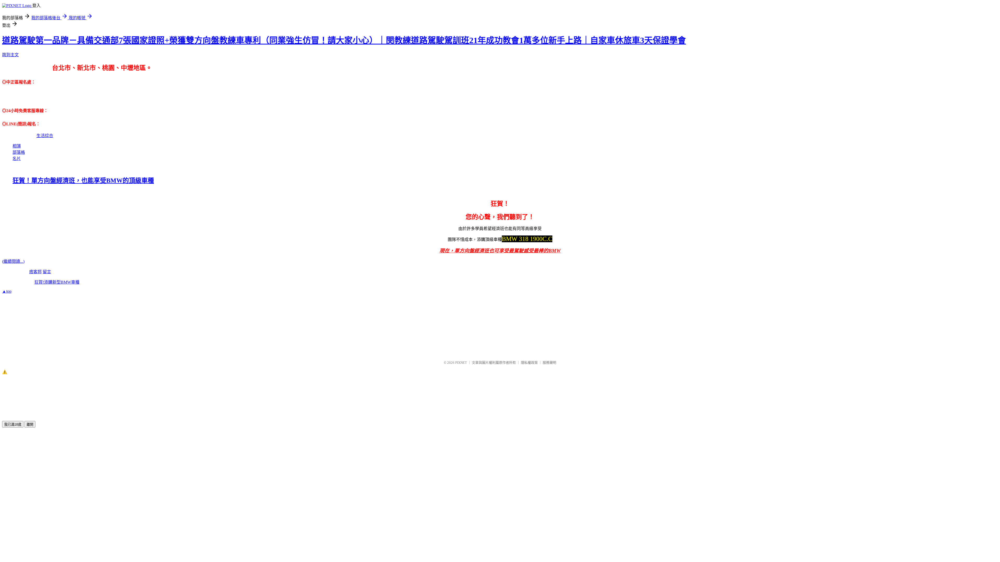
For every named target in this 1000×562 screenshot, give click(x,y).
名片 (16, 158)
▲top (6, 291)
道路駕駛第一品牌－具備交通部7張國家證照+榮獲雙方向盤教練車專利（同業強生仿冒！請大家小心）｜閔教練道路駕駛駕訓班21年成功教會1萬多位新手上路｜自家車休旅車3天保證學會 (344, 40)
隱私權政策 (529, 363)
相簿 (16, 146)
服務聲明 (549, 363)
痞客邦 (35, 272)
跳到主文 (10, 55)
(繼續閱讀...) (13, 261)
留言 (47, 272)
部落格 (18, 152)
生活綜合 (44, 135)
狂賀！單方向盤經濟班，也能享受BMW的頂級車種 (83, 180)
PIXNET (461, 363)
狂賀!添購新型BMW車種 (56, 282)
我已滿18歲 (12, 424)
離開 (30, 424)
